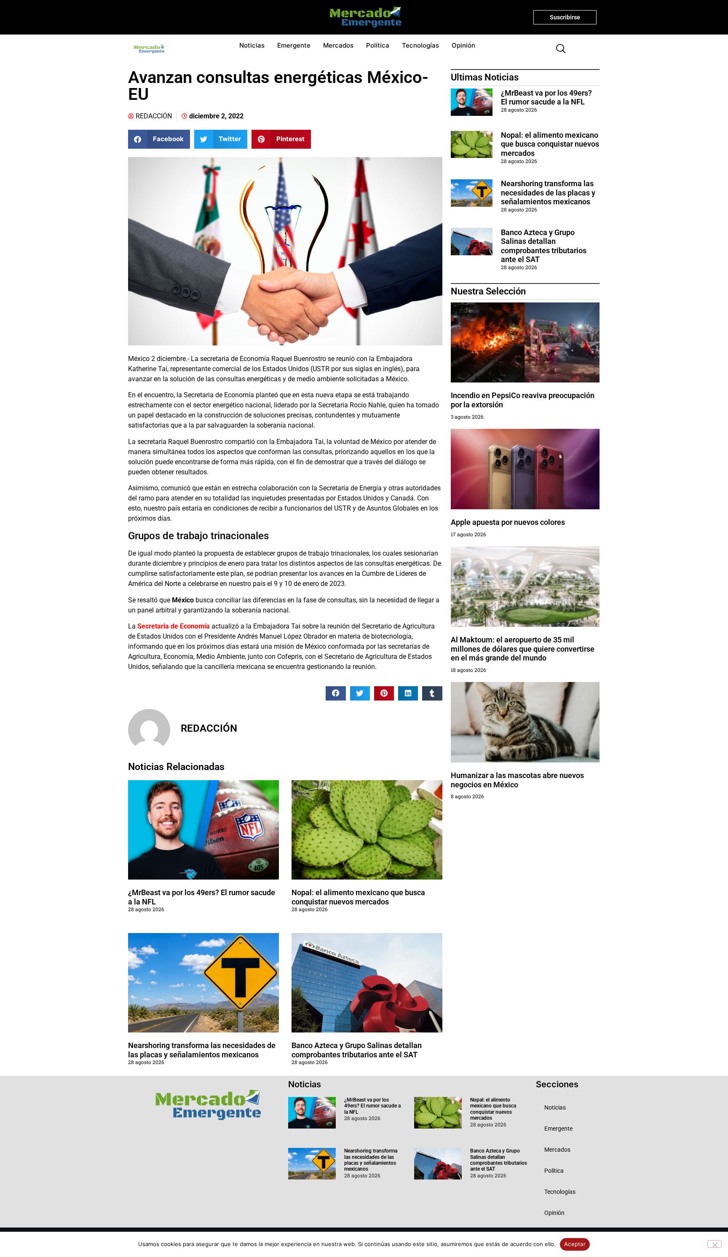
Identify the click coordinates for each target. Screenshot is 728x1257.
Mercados (338, 45)
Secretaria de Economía (173, 626)
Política (377, 45)
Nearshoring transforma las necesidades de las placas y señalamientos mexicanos (202, 1050)
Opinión (463, 45)
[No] (714, 1244)
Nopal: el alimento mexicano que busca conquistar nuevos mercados (358, 897)
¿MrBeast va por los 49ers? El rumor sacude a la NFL (546, 97)
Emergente (293, 45)
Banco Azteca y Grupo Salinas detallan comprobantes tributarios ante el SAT (357, 1050)
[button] (557, 49)
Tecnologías (420, 45)
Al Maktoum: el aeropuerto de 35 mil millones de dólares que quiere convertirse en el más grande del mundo (522, 648)
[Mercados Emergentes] (362, 17)
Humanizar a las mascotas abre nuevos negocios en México (517, 780)
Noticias (252, 45)
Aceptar (575, 1244)
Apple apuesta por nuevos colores (508, 522)
